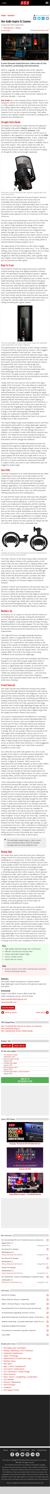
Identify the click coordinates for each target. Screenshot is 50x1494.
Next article (40, 1012)
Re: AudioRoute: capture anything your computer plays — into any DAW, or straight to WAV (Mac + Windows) (24, 1277)
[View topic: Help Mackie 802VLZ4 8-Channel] (47, 1326)
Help (33, 1450)
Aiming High (6, 851)
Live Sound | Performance (14, 1369)
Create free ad (19, 1045)
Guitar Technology (11, 1356)
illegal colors (6, 1243)
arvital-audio (6, 1280)
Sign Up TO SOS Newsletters (25, 1080)
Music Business (10, 1374)
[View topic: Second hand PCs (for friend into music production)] (47, 1308)
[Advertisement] (25, 1100)
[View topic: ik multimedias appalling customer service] (47, 1313)
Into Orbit (5, 470)
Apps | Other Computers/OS (15, 1366)
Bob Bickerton (7, 1252)
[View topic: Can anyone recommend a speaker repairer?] (47, 1330)
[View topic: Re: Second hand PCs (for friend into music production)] (47, 1240)
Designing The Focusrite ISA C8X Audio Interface (25, 1143)
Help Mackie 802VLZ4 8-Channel (14, 1326)
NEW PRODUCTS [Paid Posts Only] (12, 1282)
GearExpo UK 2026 (25, 1169)
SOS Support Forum (11, 1390)
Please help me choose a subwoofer (15, 1299)
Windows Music (6, 1245)
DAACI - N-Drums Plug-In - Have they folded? (18, 1304)
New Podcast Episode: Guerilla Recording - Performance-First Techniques (24, 1317)
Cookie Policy (24, 1450)
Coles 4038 (6, 1335)
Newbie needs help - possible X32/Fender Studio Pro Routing (24, 1322)
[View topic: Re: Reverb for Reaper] (47, 1249)
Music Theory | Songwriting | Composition (20, 1377)
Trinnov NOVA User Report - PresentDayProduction (25, 1194)
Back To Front (7, 265)
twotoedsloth (6, 1271)
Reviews (11, 16)
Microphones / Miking (12, 28)
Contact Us (14, 1450)
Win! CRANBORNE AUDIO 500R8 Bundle (17, 1031)
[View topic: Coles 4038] (47, 1335)
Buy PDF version (8, 1007)
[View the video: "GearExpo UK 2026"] (25, 1157)
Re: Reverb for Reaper (10, 1249)
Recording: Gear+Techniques (15, 1348)
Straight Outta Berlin (10, 122)
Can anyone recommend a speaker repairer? (19, 1330)
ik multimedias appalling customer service (18, 1313)
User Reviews (9, 1379)
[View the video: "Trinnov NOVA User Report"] (25, 1183)
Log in (4, 3)
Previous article (11, 1012)
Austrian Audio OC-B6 (11, 1059)
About (5, 1450)
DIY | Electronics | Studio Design (17, 1371)
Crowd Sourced (8, 685)
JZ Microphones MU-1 (11, 1067)
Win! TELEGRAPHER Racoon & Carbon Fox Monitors (21, 1026)
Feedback (7, 1387)
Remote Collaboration (12, 1382)
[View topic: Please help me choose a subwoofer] (47, 1299)
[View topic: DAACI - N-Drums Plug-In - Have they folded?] (47, 1304)
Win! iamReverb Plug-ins (10, 1028)
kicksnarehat (6, 1261)
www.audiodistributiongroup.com (14, 999)
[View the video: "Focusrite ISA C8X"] (25, 1132)
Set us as (42, 15)
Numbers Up (6, 611)
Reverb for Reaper (9, 1268)
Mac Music (8, 1364)
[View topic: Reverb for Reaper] (47, 1268)
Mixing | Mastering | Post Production (12, 1255)
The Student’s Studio (11, 1055)
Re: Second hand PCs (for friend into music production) (23, 1240)
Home (3, 16)
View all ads (6, 1045)
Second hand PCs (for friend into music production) (21, 1308)
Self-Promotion (9, 1385)
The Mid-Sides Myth (10, 1063)
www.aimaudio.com (9, 1002)
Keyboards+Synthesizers (13, 1353)
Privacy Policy (41, 1450)
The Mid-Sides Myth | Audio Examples (17, 1072)
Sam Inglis (6, 30)
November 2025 (43, 30)
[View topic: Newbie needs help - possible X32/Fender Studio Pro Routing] (47, 1322)
